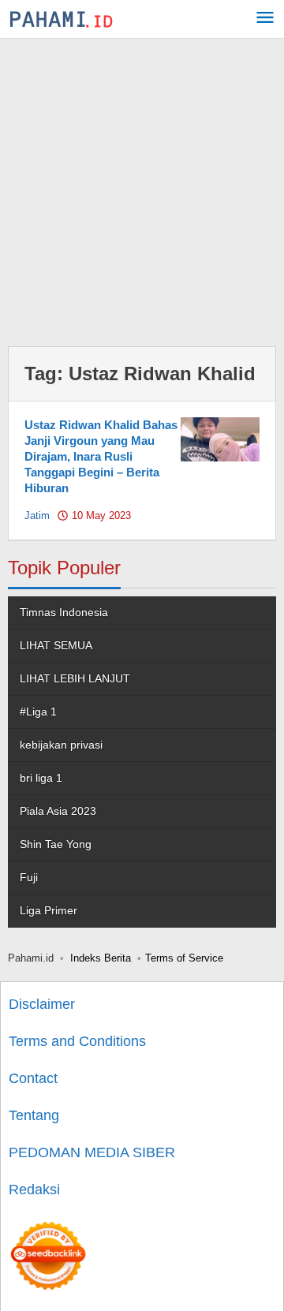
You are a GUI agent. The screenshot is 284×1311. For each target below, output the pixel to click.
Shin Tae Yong (56, 844)
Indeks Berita (100, 958)
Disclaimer (42, 1004)
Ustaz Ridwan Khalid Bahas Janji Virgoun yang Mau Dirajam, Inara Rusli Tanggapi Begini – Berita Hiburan (101, 456)
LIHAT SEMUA (56, 645)
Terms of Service (184, 958)
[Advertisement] (142, 189)
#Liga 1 (38, 711)
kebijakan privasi (61, 744)
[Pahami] (61, 19)
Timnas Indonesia (64, 612)
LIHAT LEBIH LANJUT (75, 678)
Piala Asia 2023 (58, 811)
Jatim (37, 515)
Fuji (29, 877)
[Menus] (265, 19)
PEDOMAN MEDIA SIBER (92, 1152)
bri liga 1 (41, 777)
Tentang (34, 1115)
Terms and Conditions (77, 1041)
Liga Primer (48, 910)
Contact (33, 1078)
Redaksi (34, 1189)
